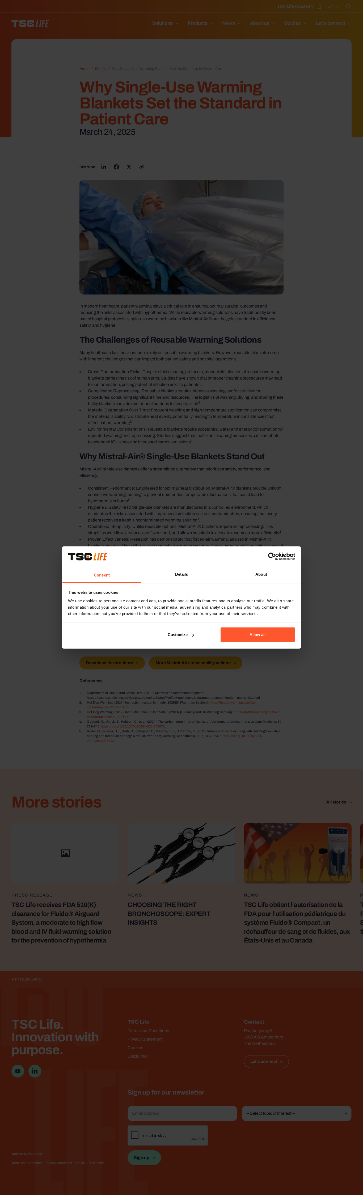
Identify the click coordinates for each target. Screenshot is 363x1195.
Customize (178, 634)
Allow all (257, 634)
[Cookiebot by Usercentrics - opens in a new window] (272, 557)
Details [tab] (181, 574)
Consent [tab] (102, 575)
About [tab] (261, 574)
